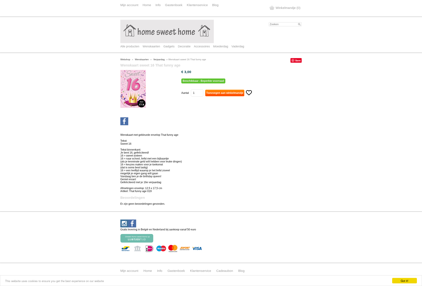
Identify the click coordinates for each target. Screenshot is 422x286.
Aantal (185, 92)
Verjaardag (159, 59)
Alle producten (129, 46)
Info (158, 5)
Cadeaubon (224, 271)
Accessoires (202, 46)
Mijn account (129, 5)
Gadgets (169, 46)
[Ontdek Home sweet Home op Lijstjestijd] (136, 241)
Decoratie (184, 46)
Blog (215, 5)
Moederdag (220, 46)
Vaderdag (237, 46)
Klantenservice (197, 5)
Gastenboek (173, 5)
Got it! (404, 281)
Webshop (125, 59)
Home (147, 5)
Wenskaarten (151, 46)
